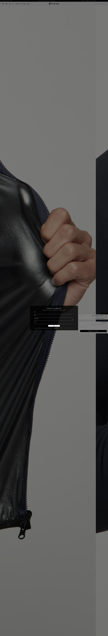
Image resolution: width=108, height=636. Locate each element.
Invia (54, 325)
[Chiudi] (77, 306)
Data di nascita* (36, 318)
